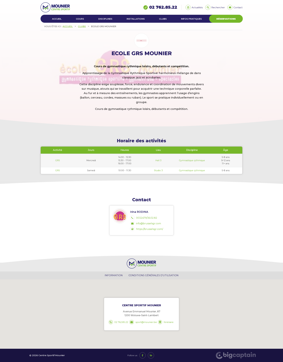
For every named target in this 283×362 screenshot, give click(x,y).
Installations (136, 18)
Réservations (226, 18)
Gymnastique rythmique (192, 160)
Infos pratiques (191, 18)
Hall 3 (158, 160)
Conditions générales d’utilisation (153, 275)
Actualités (197, 7)
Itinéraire (168, 322)
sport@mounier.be (146, 322)
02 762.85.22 (163, 7)
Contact (237, 7)
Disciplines (105, 18)
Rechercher (218, 7)
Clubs (163, 18)
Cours (80, 18)
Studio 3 (158, 170)
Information (114, 275)
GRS (57, 160)
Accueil (57, 18)
